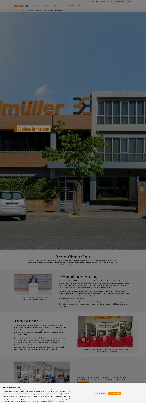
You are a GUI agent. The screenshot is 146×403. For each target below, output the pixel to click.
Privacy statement (58, 401)
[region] (73, 393)
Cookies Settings (101, 393)
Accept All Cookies (114, 393)
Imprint (50, 401)
